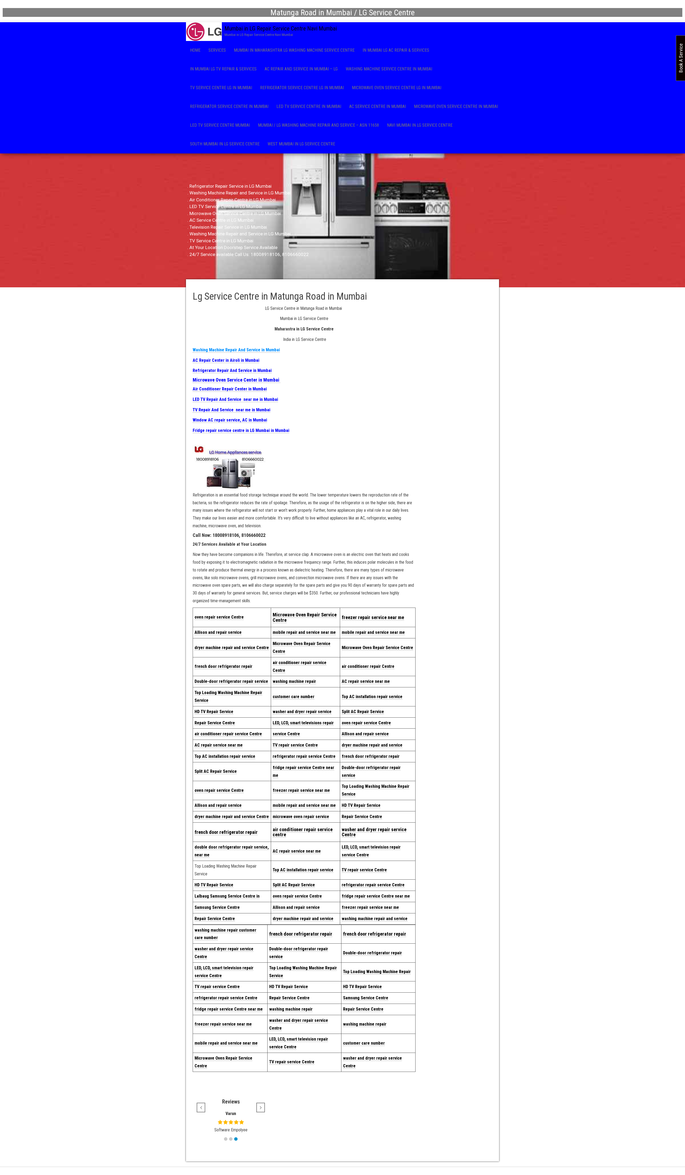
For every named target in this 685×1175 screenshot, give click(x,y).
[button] (225, 1139)
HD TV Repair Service (214, 711)
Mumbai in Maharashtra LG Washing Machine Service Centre (294, 50)
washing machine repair (294, 681)
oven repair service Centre (366, 722)
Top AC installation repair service (372, 696)
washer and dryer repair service (302, 711)
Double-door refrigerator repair (372, 952)
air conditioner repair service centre (303, 832)
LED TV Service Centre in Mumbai (308, 106)
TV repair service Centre (295, 745)
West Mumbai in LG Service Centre (301, 143)
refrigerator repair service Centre (304, 756)
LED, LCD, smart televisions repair (303, 722)
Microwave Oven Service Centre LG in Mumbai (396, 87)
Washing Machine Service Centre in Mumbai (389, 68)
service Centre (286, 733)
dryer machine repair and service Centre (232, 647)
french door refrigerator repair (223, 666)
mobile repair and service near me (304, 632)
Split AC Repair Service (363, 711)
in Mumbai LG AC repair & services (396, 50)
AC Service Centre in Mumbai (377, 106)
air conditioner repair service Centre (228, 733)
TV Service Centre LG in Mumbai (221, 87)
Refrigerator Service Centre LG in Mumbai (302, 87)
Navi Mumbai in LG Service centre (419, 125)
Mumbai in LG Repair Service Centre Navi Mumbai (280, 28)
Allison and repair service (218, 632)
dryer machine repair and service (372, 745)
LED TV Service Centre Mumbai (220, 125)
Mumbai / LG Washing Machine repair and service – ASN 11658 (318, 125)
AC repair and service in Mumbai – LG (301, 68)
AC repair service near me (366, 681)
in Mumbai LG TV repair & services (223, 68)
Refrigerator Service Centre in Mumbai (229, 106)
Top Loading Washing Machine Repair (377, 971)
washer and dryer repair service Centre (374, 832)
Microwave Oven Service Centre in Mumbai (456, 106)
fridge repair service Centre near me (376, 896)
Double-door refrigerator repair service (231, 681)
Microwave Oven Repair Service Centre (305, 617)
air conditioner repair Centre (368, 666)
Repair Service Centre (215, 722)
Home (195, 50)
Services (217, 50)
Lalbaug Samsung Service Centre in (227, 896)
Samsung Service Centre (217, 907)
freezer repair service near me (373, 617)
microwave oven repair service (301, 816)
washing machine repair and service (375, 918)
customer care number (293, 696)
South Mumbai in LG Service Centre (225, 143)
